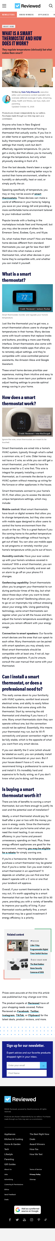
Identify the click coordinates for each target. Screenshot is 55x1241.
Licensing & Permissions (13, 1184)
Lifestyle (8, 1154)
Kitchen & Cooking (13, 1139)
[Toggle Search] (51, 6)
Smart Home (8, 26)
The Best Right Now (39, 1134)
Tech (6, 1149)
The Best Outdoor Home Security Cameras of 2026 (37, 968)
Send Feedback (10, 1194)
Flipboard (34, 1015)
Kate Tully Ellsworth (30, 91)
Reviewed (33, 1003)
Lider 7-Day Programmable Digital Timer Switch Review (39, 949)
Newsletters (8, 14)
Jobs (6, 1174)
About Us (8, 1169)
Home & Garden (12, 1144)
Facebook (23, 1011)
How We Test (36, 1154)
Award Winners (26, 14)
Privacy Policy (35, 1174)
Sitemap (33, 1179)
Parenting (9, 1159)
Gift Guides (10, 1164)
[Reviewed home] (27, 6)
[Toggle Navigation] (4, 6)
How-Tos (34, 1149)
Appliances (43, 14)
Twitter (34, 1011)
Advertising (8, 1179)
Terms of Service (36, 1169)
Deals (32, 1139)
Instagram (8, 1015)
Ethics (6, 1189)
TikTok (20, 1015)
